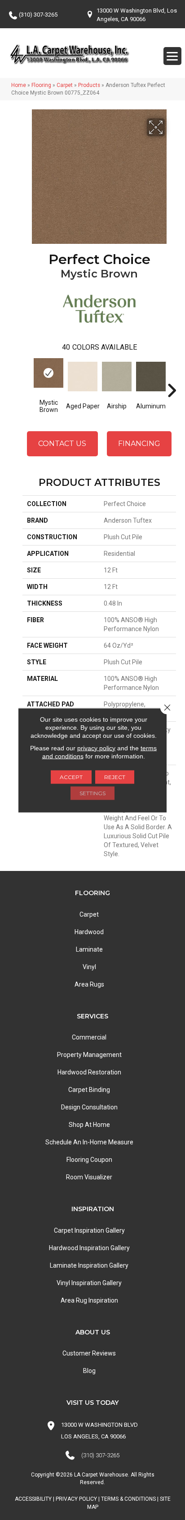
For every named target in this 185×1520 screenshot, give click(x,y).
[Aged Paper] (83, 376)
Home (18, 85)
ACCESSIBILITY (33, 1499)
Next (171, 376)
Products (89, 85)
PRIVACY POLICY (76, 1499)
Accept (71, 776)
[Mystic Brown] (48, 373)
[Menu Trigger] (172, 56)
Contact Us (62, 443)
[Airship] (117, 376)
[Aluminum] (151, 376)
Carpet (65, 85)
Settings (92, 792)
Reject (114, 776)
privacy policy (96, 747)
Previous (27, 376)
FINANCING (139, 443)
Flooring (41, 85)
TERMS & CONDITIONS (128, 1499)
